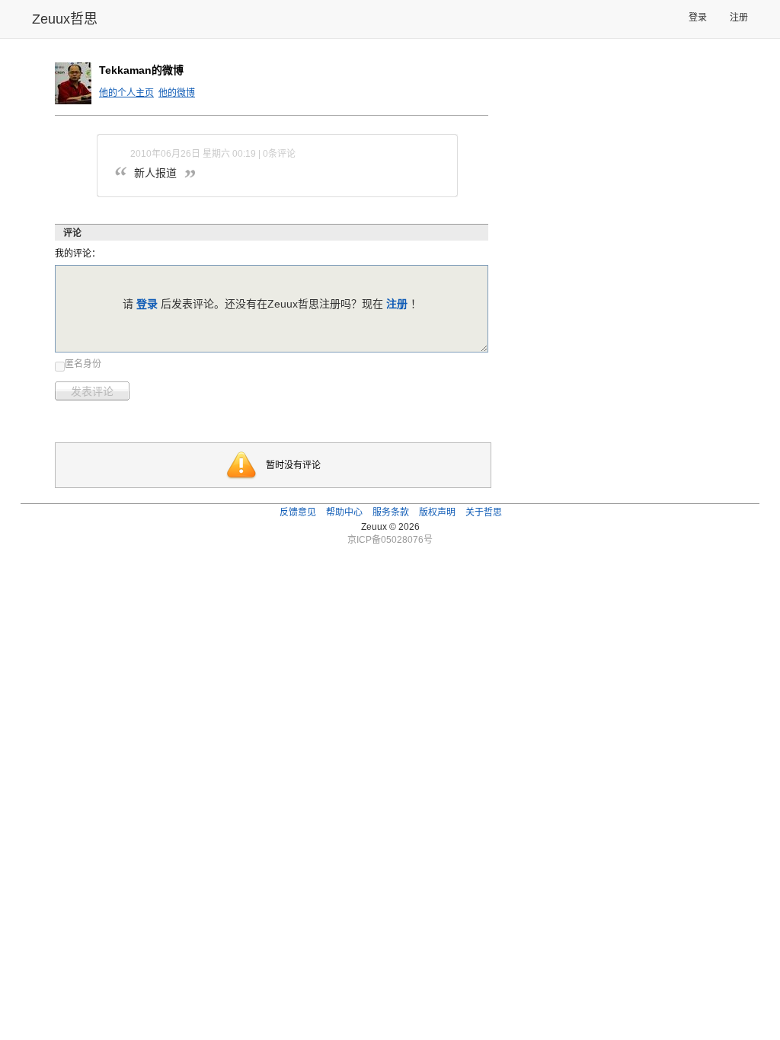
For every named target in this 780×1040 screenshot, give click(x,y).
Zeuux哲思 (65, 19)
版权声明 (437, 512)
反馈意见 (298, 512)
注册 (739, 17)
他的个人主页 (126, 93)
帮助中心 (344, 512)
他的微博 (176, 93)
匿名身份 (83, 364)
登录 (698, 17)
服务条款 (390, 512)
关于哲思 (483, 512)
